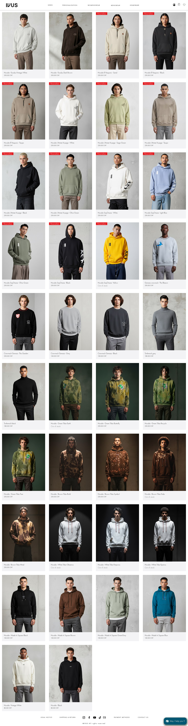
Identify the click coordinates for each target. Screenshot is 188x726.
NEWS (50, 5)
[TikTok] (100, 717)
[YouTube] (94, 717)
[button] (179, 4)
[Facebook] (89, 717)
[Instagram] (84, 717)
